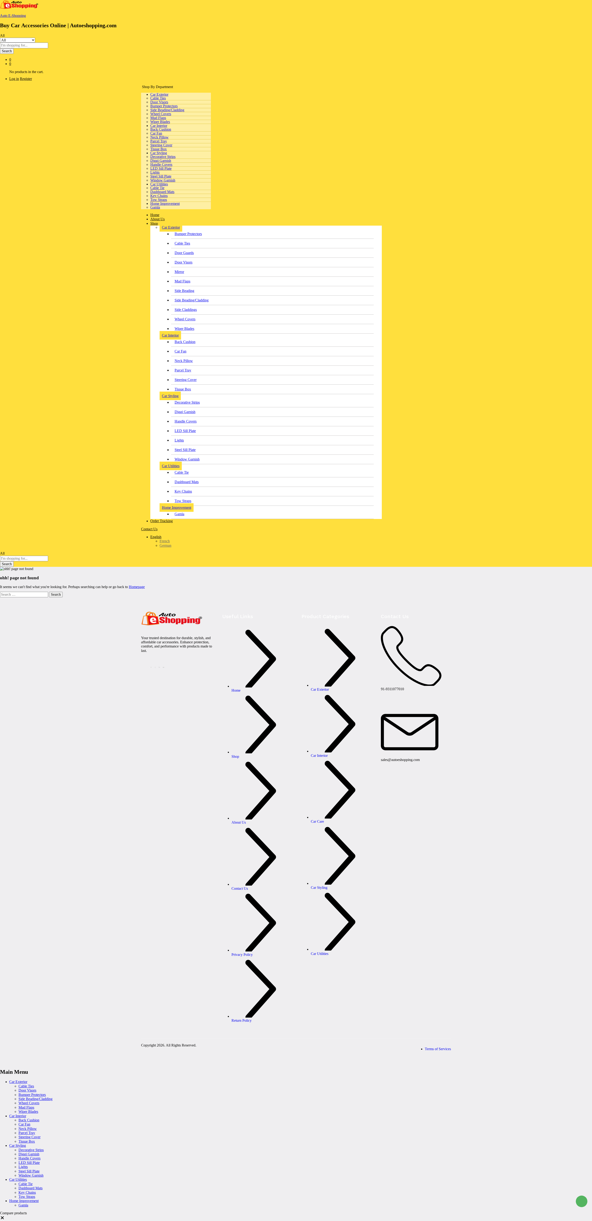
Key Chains (159, 196)
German (165, 545)
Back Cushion (160, 129)
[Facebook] (151, 667)
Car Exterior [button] (159, 94)
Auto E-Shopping (13, 16)
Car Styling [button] (158, 153)
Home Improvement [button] (165, 204)
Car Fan (156, 133)
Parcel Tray (158, 141)
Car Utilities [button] (159, 184)
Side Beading (184, 291)
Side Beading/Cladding (167, 110)
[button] (2, 1219)
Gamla (155, 207)
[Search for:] (24, 594)
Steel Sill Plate (160, 176)
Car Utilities (18, 1179)
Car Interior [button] (158, 126)
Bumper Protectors (164, 106)
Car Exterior (18, 1082)
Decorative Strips (163, 157)
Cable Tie (157, 188)
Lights (155, 172)
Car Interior (17, 1116)
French (165, 541)
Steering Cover (161, 145)
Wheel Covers (160, 114)
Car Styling (17, 1145)
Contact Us (149, 529)
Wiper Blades (160, 122)
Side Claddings (186, 310)
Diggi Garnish (160, 161)
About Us (157, 219)
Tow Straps (158, 200)
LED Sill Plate (161, 168)
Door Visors (159, 102)
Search (7, 51)
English (155, 537)
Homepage (137, 587)
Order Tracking (161, 521)
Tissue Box (158, 149)
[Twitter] (155, 667)
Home (154, 215)
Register (26, 79)
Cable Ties (158, 98)
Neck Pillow (159, 137)
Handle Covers (161, 164)
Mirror (179, 272)
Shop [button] (154, 223)
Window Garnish (162, 180)
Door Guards (184, 253)
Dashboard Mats (162, 192)
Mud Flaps (158, 118)
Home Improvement (24, 1201)
